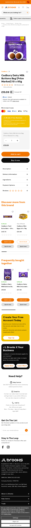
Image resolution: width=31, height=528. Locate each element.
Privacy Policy (7, 514)
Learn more (15, 101)
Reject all (15, 521)
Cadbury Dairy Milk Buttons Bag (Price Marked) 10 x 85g (13, 134)
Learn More (22, 366)
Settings (15, 518)
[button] (15, 160)
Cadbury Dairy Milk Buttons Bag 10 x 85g (7, 286)
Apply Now (9, 366)
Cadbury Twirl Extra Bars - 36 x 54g (7, 228)
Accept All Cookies (15, 525)
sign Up (11, 338)
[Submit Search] (27, 13)
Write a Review (7, 87)
